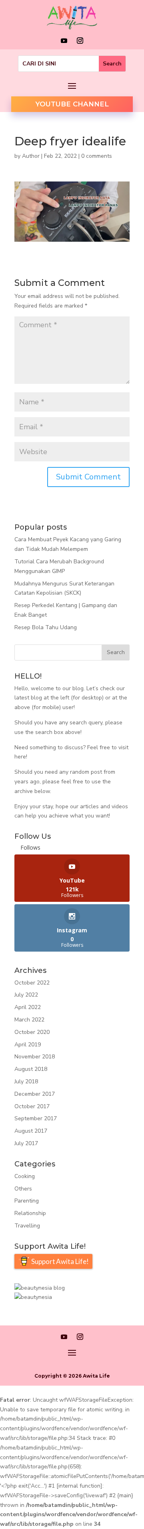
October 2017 (32, 1106)
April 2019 (27, 1044)
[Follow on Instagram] (80, 40)
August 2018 (30, 1069)
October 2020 (32, 1032)
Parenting (26, 1201)
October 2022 (32, 983)
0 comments (96, 156)
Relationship (30, 1213)
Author (31, 156)
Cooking (24, 1176)
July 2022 (26, 995)
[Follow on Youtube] (64, 40)
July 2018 (26, 1081)
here (20, 756)
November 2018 (34, 1056)
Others (23, 1189)
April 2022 (27, 1007)
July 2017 (26, 1143)
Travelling (27, 1225)
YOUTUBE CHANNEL (72, 104)
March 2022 (29, 1019)
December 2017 (34, 1094)
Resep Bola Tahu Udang (45, 627)
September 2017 (35, 1118)
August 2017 (30, 1131)
